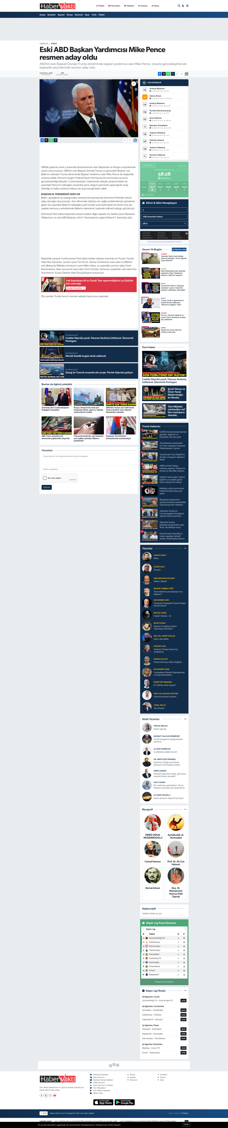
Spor (87, 15)
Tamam (186, 1124)
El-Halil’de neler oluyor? (165, 685)
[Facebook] (41, 1095)
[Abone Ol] (186, 74)
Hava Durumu (99, 1077)
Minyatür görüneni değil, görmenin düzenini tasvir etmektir (170, 775)
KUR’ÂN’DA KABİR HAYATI (165, 752)
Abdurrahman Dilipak (164, 578)
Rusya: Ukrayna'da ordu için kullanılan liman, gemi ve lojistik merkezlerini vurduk (88, 410)
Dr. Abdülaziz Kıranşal (165, 759)
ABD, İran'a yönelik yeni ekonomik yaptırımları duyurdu (56, 437)
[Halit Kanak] (147, 785)
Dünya (70, 15)
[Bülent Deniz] (147, 614)
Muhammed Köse (161, 669)
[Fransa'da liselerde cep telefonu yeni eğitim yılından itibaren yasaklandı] (89, 425)
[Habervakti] (58, 5)
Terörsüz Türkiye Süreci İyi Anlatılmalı (166, 650)
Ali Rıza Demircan (162, 749)
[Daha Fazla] (173, 74)
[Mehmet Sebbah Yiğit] (147, 591)
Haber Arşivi (98, 1093)
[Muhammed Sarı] (147, 603)
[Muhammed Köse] (147, 672)
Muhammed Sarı (161, 600)
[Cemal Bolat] (147, 706)
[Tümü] (185, 548)
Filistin (101, 6)
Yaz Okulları (159, 708)
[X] (46, 1095)
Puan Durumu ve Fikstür (103, 1085)
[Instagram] (50, 1095)
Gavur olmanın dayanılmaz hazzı (168, 798)
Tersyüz (157, 570)
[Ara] (179, 5)
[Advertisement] (89, 238)
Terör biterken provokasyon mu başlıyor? (168, 592)
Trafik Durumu (99, 1083)
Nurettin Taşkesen (163, 682)
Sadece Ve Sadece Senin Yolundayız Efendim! (165, 627)
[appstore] (103, 1102)
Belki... (156, 558)
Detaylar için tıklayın (164, 982)
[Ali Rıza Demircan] (147, 750)
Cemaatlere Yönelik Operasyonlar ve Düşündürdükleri (169, 673)
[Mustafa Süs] (147, 649)
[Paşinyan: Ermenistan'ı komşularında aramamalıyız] (121, 425)
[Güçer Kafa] (147, 568)
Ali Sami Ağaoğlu (162, 795)
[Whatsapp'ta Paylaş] (168, 74)
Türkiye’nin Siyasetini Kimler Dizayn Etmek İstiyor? (170, 604)
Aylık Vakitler (149, 195)
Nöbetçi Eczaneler (100, 1075)
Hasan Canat (160, 555)
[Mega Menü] (187, 6)
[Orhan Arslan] (147, 727)
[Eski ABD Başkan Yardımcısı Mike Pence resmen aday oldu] (89, 108)
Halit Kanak (159, 782)
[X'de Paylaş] (164, 74)
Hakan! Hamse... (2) (162, 616)
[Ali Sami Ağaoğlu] (147, 796)
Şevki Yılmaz (160, 623)
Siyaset (61, 15)
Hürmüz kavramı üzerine (165, 696)
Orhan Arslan (160, 726)
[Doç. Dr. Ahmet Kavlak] (147, 637)
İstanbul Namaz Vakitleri (103, 1080)
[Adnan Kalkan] (147, 660)
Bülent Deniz (160, 613)
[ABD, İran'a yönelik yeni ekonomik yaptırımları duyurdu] (57, 425)
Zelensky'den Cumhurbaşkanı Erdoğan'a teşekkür (55, 409)
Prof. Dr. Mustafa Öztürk (166, 694)
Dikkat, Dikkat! (160, 581)
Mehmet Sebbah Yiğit (164, 588)
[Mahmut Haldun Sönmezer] (147, 739)
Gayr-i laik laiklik (161, 639)
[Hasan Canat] (147, 556)
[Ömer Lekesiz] (147, 773)
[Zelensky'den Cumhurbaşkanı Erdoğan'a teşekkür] (57, 396)
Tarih (94, 15)
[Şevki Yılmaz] (147, 626)
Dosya (156, 6)
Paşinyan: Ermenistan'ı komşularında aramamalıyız (118, 437)
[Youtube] (55, 1095)
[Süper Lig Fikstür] (185, 990)
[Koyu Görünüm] (183, 5)
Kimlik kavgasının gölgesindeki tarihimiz (168, 740)
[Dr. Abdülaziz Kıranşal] (147, 762)
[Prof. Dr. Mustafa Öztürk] (147, 695)
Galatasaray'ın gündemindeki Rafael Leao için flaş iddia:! (150, 1121)
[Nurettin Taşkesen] (147, 683)
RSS (45, 1113)
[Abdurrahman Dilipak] (147, 579)
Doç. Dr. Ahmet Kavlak (164, 636)
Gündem (51, 15)
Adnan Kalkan (161, 659)
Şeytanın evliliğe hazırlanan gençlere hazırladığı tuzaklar (167, 763)
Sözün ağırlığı (160, 729)
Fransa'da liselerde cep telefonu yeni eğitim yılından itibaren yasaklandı (88, 438)
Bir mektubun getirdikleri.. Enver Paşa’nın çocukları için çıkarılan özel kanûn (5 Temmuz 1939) (170, 786)
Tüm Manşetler (99, 1088)
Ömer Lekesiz (160, 771)
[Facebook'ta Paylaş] (159, 74)
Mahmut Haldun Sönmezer (167, 736)
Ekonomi (79, 15)
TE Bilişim (184, 1113)
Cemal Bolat (160, 705)
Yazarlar (144, 6)
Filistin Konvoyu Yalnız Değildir (168, 662)
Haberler (44, 44)
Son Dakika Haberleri (101, 1090)
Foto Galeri (115, 6)
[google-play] (124, 1102)
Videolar (130, 6)
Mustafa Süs (160, 646)
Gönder (46, 487)
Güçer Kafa (159, 567)
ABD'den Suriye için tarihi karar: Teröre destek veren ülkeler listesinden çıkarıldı (120, 410)
